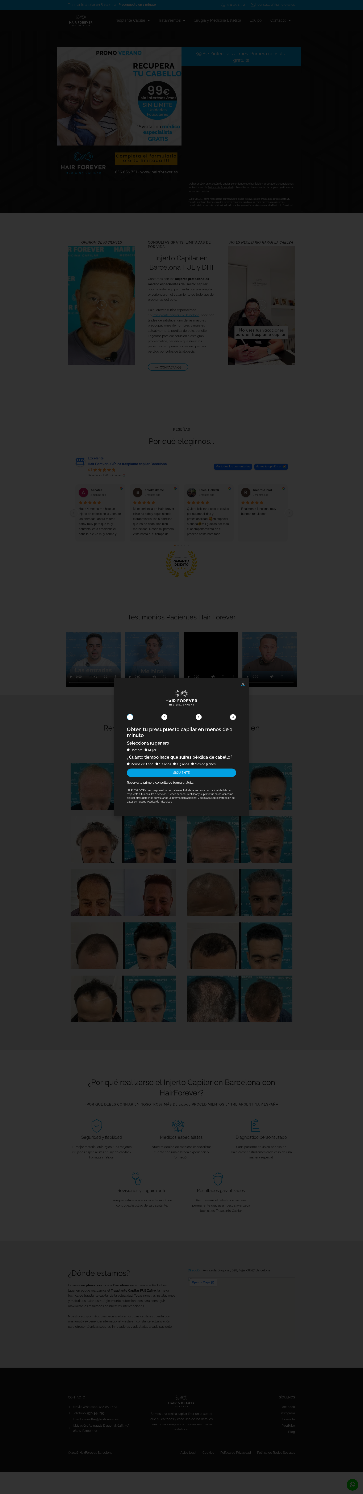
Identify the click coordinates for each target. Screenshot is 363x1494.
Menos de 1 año (141, 764)
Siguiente (181, 773)
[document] (181, 747)
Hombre (136, 750)
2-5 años (183, 764)
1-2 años (165, 764)
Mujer (152, 750)
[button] (243, 683)
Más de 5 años (205, 764)
